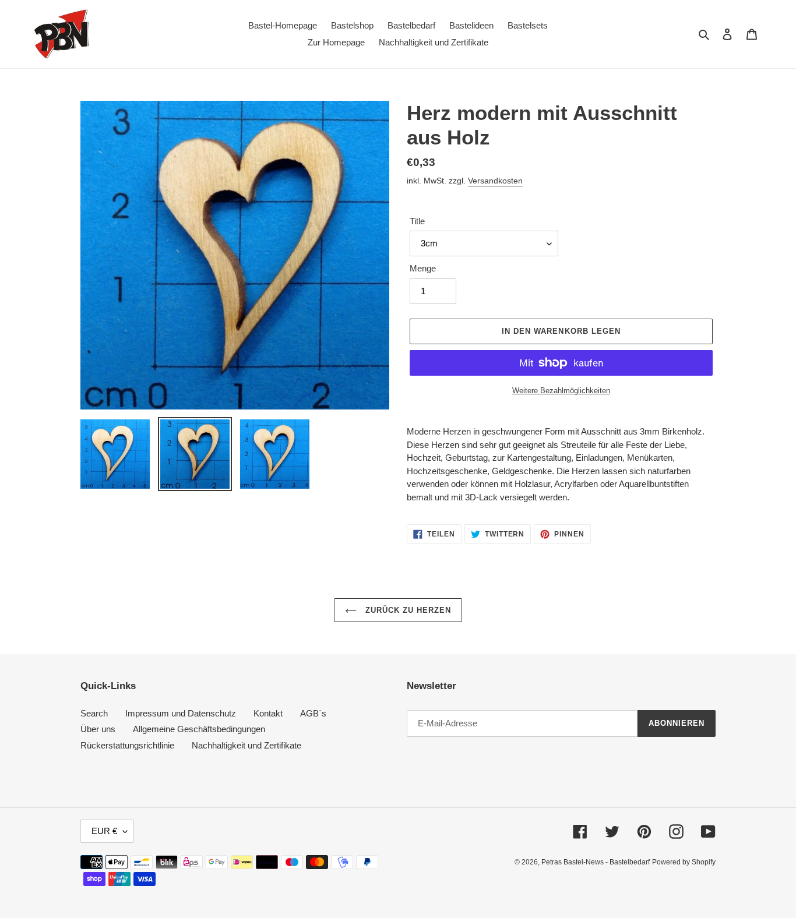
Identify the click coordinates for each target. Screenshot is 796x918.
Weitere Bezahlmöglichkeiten (561, 390)
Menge (423, 268)
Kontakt (268, 713)
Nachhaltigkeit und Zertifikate (246, 745)
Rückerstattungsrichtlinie (127, 745)
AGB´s (313, 713)
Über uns (97, 729)
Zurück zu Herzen (407, 610)
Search (94, 713)
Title (417, 221)
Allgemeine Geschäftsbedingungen (199, 729)
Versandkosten (495, 180)
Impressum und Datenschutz (180, 713)
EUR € (104, 831)
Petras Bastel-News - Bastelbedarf (595, 862)
